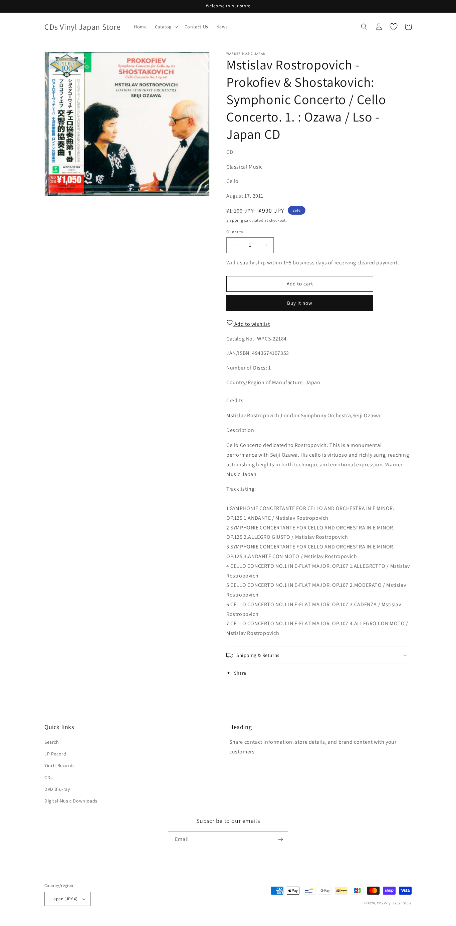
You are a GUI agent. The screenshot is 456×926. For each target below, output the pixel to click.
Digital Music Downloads (70, 801)
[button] (166, 27)
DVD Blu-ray (57, 789)
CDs (48, 777)
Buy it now (299, 303)
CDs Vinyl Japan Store (394, 903)
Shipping (234, 220)
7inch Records (59, 765)
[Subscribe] (280, 839)
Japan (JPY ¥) (64, 899)
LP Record (55, 754)
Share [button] (240, 673)
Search (51, 742)
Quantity (234, 232)
